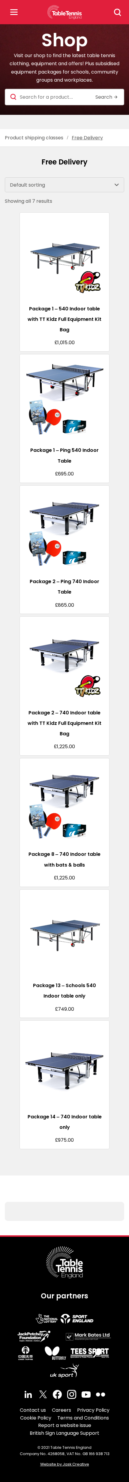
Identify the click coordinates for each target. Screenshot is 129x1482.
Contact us (33, 1410)
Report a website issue (64, 1425)
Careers (61, 1410)
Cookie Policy (35, 1417)
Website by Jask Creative (64, 1464)
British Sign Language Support (64, 1433)
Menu (14, 12)
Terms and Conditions (83, 1417)
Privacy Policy (93, 1410)
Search (117, 12)
